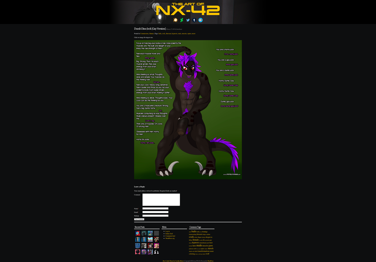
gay (211, 240)
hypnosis (174, 33)
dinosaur (168, 33)
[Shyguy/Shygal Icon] (137, 233)
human (190, 243)
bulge (204, 234)
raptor (189, 33)
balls (160, 33)
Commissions (144, 33)
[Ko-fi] (200, 20)
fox (204, 240)
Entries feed (169, 234)
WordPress (210, 261)
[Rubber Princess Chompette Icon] (150, 245)
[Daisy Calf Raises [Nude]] (143, 239)
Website (136, 216)
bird (201, 232)
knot (211, 243)
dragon (208, 237)
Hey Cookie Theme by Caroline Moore (173, 261)
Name (136, 208)
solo (193, 251)
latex (194, 245)
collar (195, 237)
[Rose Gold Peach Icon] (156, 245)
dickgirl (203, 237)
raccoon (198, 248)
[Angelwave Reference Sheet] (143, 245)
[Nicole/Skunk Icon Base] (143, 252)
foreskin (201, 240)
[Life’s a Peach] (150, 239)
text (196, 251)
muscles (184, 33)
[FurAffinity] (175, 20)
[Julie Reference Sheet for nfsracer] (137, 245)
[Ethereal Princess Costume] (156, 252)
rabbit (195, 248)
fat (211, 237)
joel (208, 243)
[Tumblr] (194, 20)
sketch (210, 248)
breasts (199, 234)
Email (136, 212)
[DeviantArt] (181, 20)
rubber (206, 248)
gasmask (207, 240)
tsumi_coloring (198, 254)
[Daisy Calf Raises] (137, 239)
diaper (200, 237)
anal (190, 232)
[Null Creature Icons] (143, 233)
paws (211, 245)
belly (198, 232)
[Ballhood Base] (137, 252)
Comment (137, 195)
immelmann (203, 243)
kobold (190, 246)
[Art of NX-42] (188, 16)
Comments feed (170, 236)
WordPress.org (170, 238)
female (196, 239)
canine (208, 234)
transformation (203, 251)
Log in (167, 231)
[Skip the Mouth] (156, 233)
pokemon (191, 249)
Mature (151, 33)
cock (163, 33)
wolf (207, 253)
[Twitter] (188, 20)
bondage (204, 231)
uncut (193, 33)
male (179, 33)
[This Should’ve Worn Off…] (150, 252)
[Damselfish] (150, 233)
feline (190, 240)
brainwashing (192, 234)
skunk (190, 251)
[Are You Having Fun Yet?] (156, 239)
